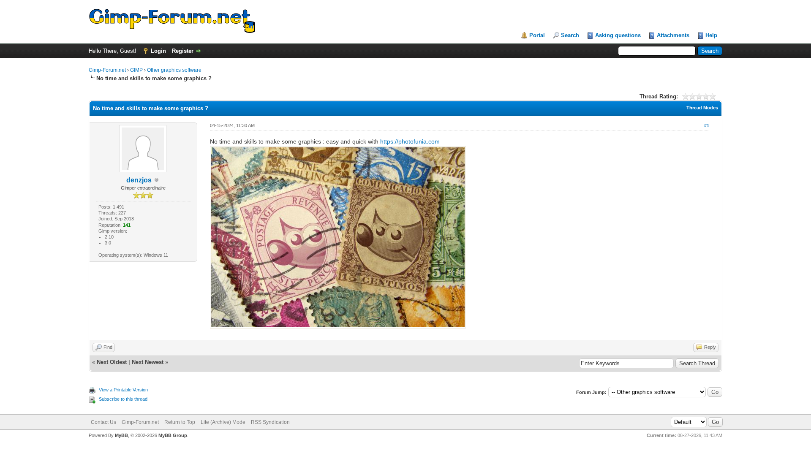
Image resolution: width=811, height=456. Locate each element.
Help (711, 35)
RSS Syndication (270, 422)
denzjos (139, 180)
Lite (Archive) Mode (223, 422)
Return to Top (179, 422)
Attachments (673, 35)
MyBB (121, 435)
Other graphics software (174, 70)
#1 (706, 125)
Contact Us (103, 422)
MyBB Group (172, 435)
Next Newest (147, 362)
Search (570, 35)
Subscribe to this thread (123, 399)
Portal (537, 35)
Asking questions (618, 35)
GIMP (136, 70)
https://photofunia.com (410, 141)
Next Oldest (112, 362)
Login (158, 51)
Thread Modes (702, 107)
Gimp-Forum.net (107, 70)
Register (182, 51)
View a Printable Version (123, 389)
